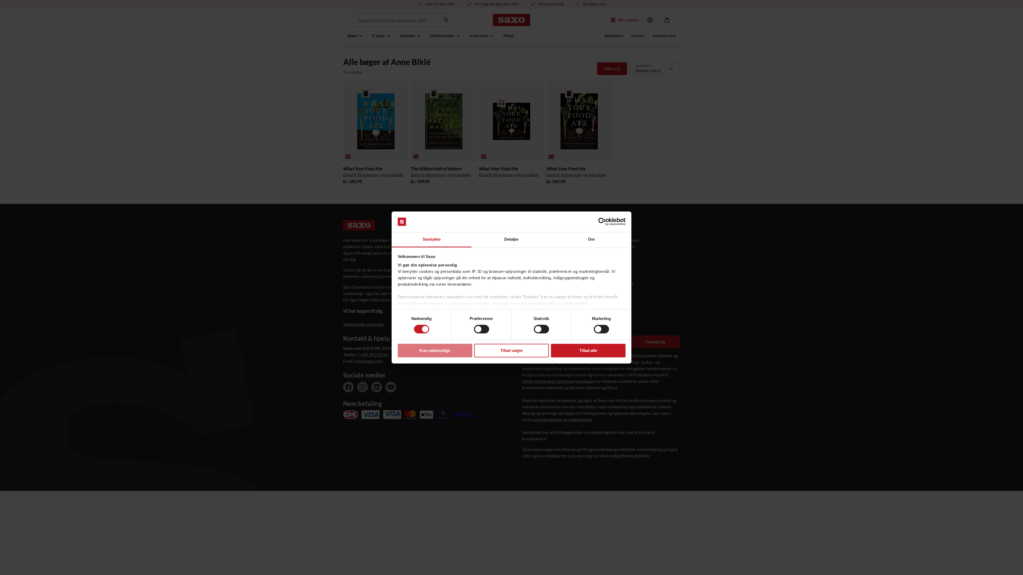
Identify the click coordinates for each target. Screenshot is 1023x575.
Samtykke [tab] (432, 239)
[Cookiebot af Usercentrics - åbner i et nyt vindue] (602, 222)
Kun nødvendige (435, 350)
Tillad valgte (511, 350)
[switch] (481, 329)
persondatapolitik (538, 303)
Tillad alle (588, 350)
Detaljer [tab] (511, 239)
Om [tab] (591, 239)
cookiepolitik (575, 303)
